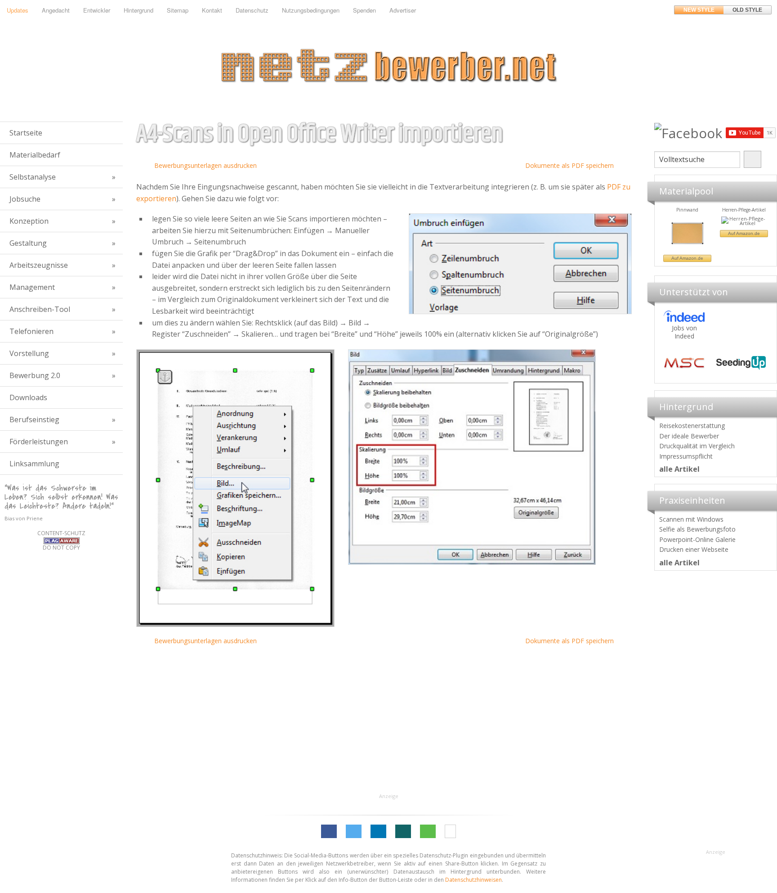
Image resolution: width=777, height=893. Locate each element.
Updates (17, 10)
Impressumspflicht (686, 456)
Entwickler (96, 10)
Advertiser (402, 10)
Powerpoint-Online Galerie (697, 539)
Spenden (364, 10)
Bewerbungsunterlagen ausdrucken (205, 165)
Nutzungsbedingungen (310, 10)
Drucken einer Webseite (693, 549)
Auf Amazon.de (687, 233)
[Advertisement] (715, 712)
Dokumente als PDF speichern (569, 165)
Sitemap (177, 10)
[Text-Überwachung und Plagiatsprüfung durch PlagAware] (61, 540)
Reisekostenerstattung (692, 425)
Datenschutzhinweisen (473, 880)
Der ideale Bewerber (689, 436)
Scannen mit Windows (691, 519)
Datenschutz (252, 10)
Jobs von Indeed (684, 332)
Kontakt (212, 10)
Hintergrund (138, 10)
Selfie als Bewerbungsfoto (697, 529)
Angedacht (56, 10)
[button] (329, 831)
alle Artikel (679, 469)
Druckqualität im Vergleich (697, 446)
